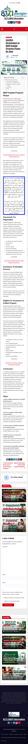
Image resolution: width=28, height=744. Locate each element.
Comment (5, 546)
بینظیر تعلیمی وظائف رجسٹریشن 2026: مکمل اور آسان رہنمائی (12, 512)
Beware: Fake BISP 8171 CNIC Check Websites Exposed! (13, 497)
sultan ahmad (15, 55)
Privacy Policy (4, 740)
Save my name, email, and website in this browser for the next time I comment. (12, 593)
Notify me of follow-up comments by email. (14, 597)
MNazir (14, 514)
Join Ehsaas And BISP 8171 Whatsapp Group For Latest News (13, 737)
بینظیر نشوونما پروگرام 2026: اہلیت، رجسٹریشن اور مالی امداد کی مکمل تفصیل (13, 527)
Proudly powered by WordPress (9, 729)
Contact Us (11, 734)
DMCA (21, 734)
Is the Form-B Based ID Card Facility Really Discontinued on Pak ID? (13, 660)
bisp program (9, 37)
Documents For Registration (12, 81)
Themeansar (13, 731)
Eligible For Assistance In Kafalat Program (13, 85)
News (10, 671)
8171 (4, 523)
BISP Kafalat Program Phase (11, 79)
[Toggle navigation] (14, 29)
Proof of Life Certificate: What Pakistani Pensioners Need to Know (13, 629)
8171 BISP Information (14, 18)
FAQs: (8, 88)
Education (6, 671)
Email (4, 582)
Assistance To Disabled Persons (13, 82)
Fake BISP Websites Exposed (15, 640)
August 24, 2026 (9, 631)
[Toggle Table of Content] (22, 78)
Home (2, 734)
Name (4, 574)
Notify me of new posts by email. (12, 601)
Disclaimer (17, 734)
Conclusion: (9, 87)
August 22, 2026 (9, 662)
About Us (6, 734)
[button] (26, 29)
